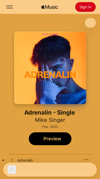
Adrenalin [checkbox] (25, 160)
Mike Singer (50, 120)
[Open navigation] (9, 7)
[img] (49, 7)
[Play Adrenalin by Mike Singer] (12, 160)
